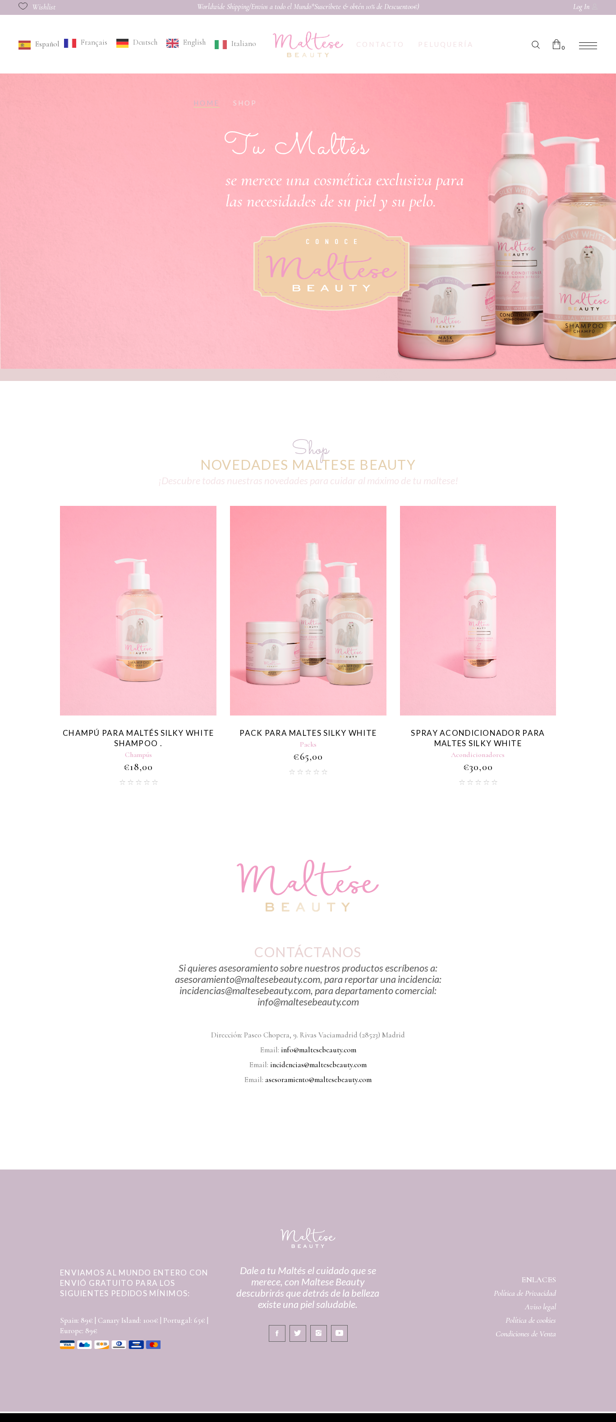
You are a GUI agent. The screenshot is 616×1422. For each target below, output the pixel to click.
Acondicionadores (308, 754)
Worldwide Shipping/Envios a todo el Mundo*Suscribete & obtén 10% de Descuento (303, 6)
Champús (478, 754)
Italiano (243, 43)
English (194, 42)
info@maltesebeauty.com (318, 1050)
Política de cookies (531, 1320)
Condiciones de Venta (526, 1334)
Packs (138, 744)
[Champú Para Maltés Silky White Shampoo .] (478, 611)
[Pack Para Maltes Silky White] (138, 611)
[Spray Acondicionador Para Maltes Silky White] (308, 611)
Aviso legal (540, 1307)
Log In (581, 6)
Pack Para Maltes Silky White (138, 733)
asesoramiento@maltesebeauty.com (318, 1079)
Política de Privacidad (525, 1293)
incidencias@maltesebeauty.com (318, 1064)
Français (94, 42)
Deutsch (145, 42)
